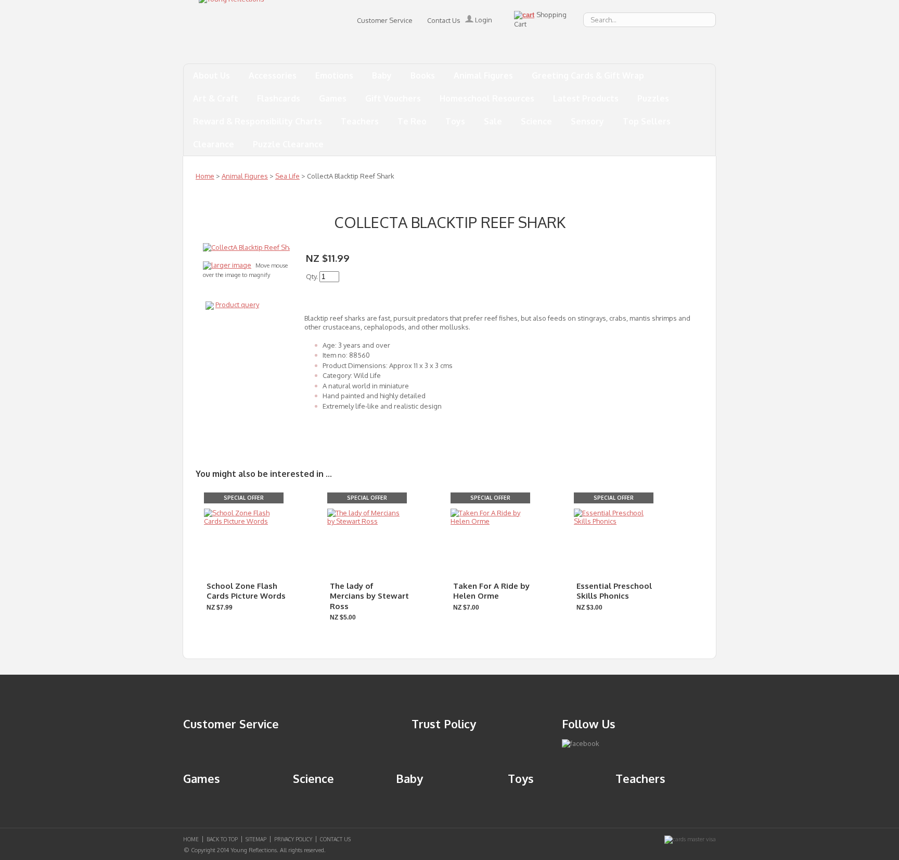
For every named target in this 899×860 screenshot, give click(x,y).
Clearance (213, 144)
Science (536, 121)
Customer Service (385, 20)
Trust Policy (444, 723)
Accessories (273, 75)
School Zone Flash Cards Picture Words (246, 591)
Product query (237, 304)
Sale (493, 121)
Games (332, 98)
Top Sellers (647, 121)
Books (422, 75)
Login (482, 20)
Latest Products (586, 98)
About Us (211, 75)
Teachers (360, 121)
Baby (382, 75)
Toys (455, 121)
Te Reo (412, 121)
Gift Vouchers (393, 98)
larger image (231, 265)
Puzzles (653, 98)
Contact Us (443, 20)
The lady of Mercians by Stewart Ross (369, 596)
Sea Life (287, 176)
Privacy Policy (293, 839)
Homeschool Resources (487, 98)
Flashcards (278, 98)
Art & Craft (215, 98)
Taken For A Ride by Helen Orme (491, 591)
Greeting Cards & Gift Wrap (588, 75)
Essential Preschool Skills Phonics (614, 591)
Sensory (587, 121)
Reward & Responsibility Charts (257, 121)
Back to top (222, 839)
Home (205, 176)
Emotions (334, 75)
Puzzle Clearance (288, 144)
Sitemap (256, 839)
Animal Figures (483, 75)
